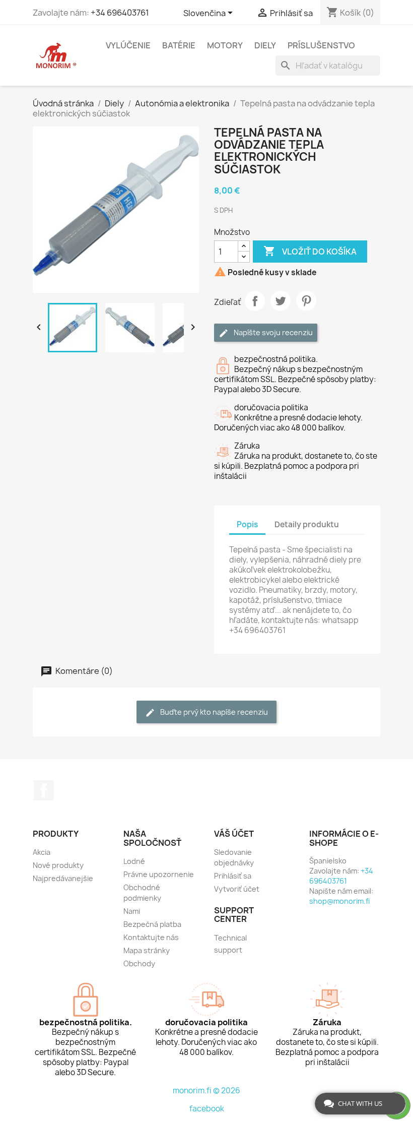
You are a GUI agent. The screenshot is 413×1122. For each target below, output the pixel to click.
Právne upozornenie (158, 874)
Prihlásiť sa (232, 876)
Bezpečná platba (152, 924)
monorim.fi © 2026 (206, 1090)
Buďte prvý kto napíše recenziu (213, 712)
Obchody (139, 963)
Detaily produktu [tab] (306, 524)
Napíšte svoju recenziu (272, 332)
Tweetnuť (280, 301)
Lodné (134, 861)
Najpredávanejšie (63, 878)
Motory (225, 45)
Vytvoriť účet (236, 889)
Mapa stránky (146, 950)
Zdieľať (255, 301)
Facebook (44, 790)
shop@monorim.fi (339, 901)
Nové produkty (58, 865)
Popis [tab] (247, 524)
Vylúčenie (128, 45)
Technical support (230, 944)
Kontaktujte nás (151, 937)
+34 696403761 (120, 12)
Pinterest (306, 301)
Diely (265, 45)
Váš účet (234, 833)
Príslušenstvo (321, 45)
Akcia (41, 852)
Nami (131, 911)
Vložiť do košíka (310, 251)
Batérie (178, 45)
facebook (206, 1108)
